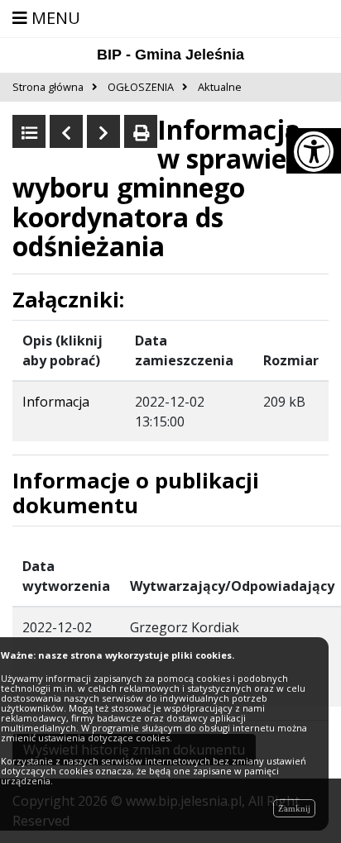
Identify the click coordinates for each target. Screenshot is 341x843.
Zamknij (294, 808)
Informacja (55, 402)
